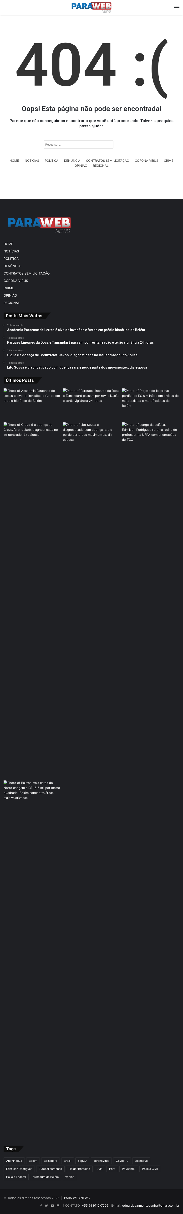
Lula (99, 1169)
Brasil (67, 1160)
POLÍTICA (51, 160)
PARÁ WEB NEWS (77, 1198)
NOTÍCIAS (32, 160)
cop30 (82, 1160)
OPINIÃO (81, 165)
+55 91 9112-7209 (95, 1205)
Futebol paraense (50, 1169)
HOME (14, 160)
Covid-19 (122, 1160)
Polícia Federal (16, 1177)
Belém (33, 1160)
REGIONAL (100, 165)
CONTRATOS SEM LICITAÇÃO (107, 160)
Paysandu (128, 1169)
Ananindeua (14, 1160)
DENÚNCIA (72, 160)
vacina (69, 1177)
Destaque (141, 1160)
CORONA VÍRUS (146, 160)
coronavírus (101, 1160)
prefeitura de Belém (46, 1177)
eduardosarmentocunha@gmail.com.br (150, 1205)
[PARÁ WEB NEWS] (91, 7)
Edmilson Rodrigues (19, 1169)
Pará (112, 1169)
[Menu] (176, 7)
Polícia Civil (150, 1169)
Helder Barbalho (79, 1169)
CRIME (168, 160)
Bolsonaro (50, 1160)
